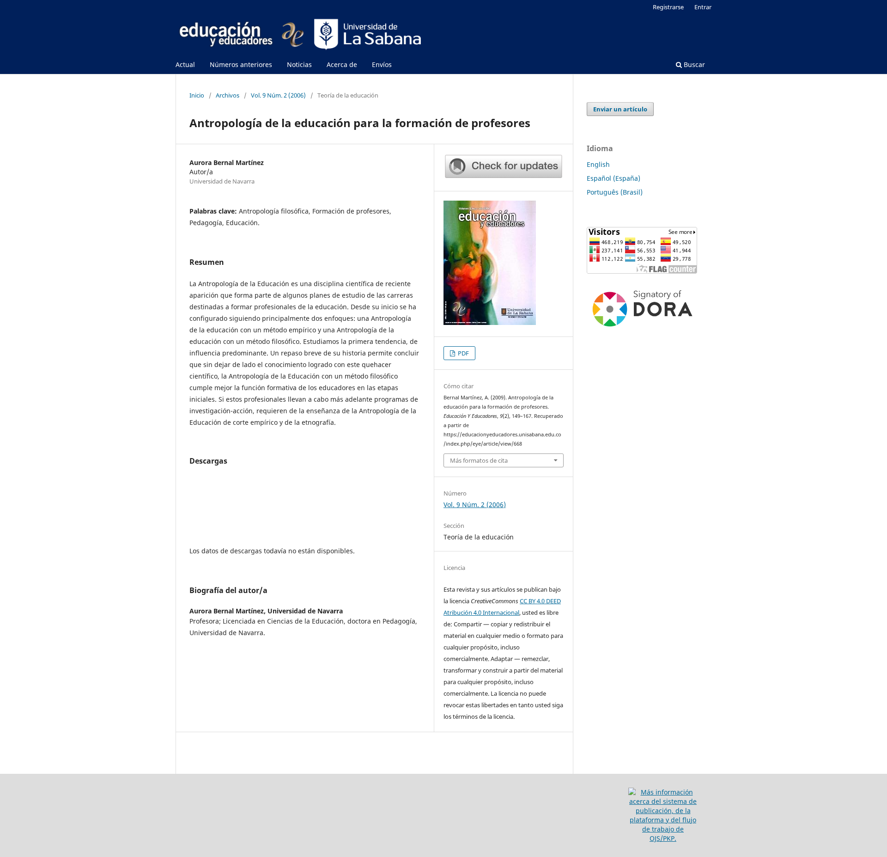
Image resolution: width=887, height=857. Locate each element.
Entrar (702, 7)
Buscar (693, 64)
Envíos (382, 64)
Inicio (196, 95)
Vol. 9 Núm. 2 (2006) (278, 95)
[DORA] (642, 329)
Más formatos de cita (479, 460)
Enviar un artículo (620, 109)
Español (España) (613, 178)
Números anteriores (241, 64)
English (598, 164)
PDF (462, 353)
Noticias (299, 64)
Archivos (227, 95)
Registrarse (668, 7)
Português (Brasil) (615, 192)
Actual (185, 64)
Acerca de (342, 64)
